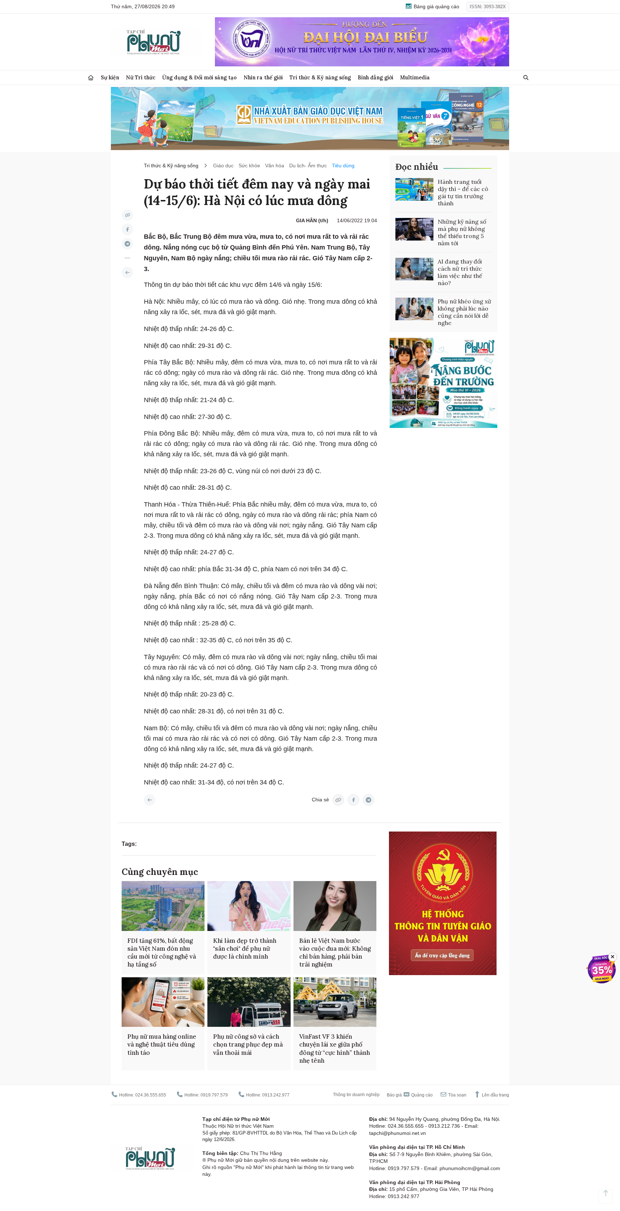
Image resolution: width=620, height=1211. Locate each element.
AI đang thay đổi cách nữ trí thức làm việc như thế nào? (460, 272)
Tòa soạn (456, 1095)
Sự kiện (110, 77)
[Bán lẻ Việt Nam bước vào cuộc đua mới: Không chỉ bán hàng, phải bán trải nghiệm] (334, 906)
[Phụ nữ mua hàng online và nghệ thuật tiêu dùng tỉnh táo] (163, 1002)
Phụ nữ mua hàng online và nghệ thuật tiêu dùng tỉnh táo (161, 1044)
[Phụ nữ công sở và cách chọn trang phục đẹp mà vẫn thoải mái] (248, 1002)
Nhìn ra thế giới (263, 77)
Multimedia (415, 77)
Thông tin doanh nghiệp (356, 1094)
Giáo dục (223, 165)
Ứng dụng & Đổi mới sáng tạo (199, 77)
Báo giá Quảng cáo (410, 1095)
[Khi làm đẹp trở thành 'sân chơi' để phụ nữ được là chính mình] (248, 906)
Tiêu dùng (343, 165)
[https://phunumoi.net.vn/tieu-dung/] (127, 272)
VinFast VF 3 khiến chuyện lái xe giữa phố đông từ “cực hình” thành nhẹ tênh (334, 1048)
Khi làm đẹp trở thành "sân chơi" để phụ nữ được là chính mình (244, 948)
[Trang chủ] (91, 77)
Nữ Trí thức (140, 77)
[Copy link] (127, 215)
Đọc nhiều (416, 166)
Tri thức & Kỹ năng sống (320, 77)
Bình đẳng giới (375, 77)
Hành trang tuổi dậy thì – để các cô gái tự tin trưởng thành (463, 192)
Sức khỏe (249, 165)
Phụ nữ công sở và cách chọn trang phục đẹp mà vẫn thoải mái (248, 1044)
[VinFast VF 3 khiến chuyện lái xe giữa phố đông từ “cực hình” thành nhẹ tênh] (334, 1002)
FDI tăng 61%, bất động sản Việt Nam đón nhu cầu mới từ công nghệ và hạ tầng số (161, 952)
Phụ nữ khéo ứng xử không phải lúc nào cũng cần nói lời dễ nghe (464, 312)
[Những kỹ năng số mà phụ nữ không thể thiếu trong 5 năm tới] (414, 229)
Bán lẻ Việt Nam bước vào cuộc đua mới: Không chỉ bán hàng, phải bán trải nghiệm (335, 952)
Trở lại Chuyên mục (149, 800)
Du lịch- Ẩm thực (308, 165)
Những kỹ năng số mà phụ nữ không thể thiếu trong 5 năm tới (462, 232)
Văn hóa (274, 165)
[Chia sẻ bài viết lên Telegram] (127, 244)
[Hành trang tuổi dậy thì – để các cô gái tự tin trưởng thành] (414, 189)
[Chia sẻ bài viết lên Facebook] (127, 229)
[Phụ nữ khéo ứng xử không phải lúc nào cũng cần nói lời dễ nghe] (414, 309)
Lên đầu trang (495, 1095)
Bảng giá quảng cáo (435, 6)
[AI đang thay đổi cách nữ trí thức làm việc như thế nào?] (414, 269)
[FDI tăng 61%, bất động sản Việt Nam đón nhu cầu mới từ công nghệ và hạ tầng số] (163, 906)
